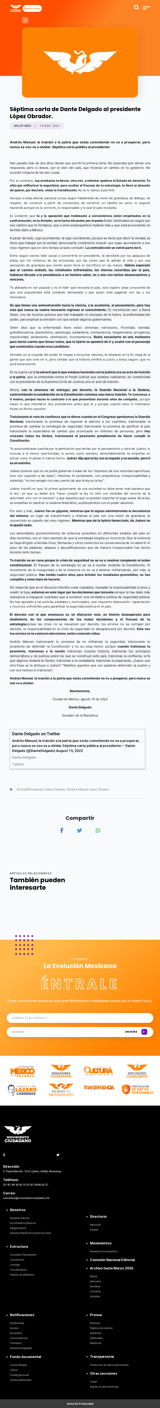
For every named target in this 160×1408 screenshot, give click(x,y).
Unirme (131, 1031)
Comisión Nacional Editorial (112, 1260)
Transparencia (102, 1356)
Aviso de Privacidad (80, 1403)
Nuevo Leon (32, 8)
